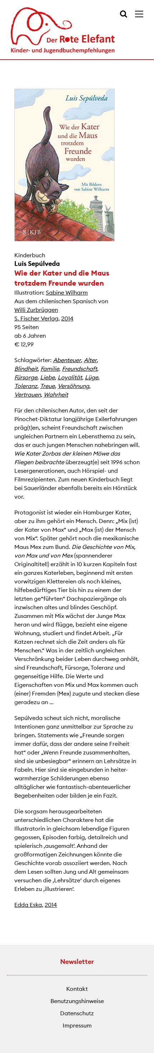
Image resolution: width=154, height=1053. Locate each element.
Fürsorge (25, 377)
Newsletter (77, 961)
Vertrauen (27, 394)
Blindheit (26, 368)
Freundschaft (79, 368)
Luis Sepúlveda (37, 263)
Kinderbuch (29, 255)
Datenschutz (77, 1013)
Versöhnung (73, 385)
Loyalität (70, 377)
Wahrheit (56, 394)
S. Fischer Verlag (36, 318)
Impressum (77, 1025)
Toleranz (25, 385)
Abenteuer (67, 360)
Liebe (47, 377)
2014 (67, 318)
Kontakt (77, 988)
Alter (90, 360)
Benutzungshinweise (77, 1000)
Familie (49, 368)
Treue (47, 385)
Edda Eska (28, 904)
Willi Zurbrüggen (36, 309)
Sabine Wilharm (67, 292)
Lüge (91, 377)
